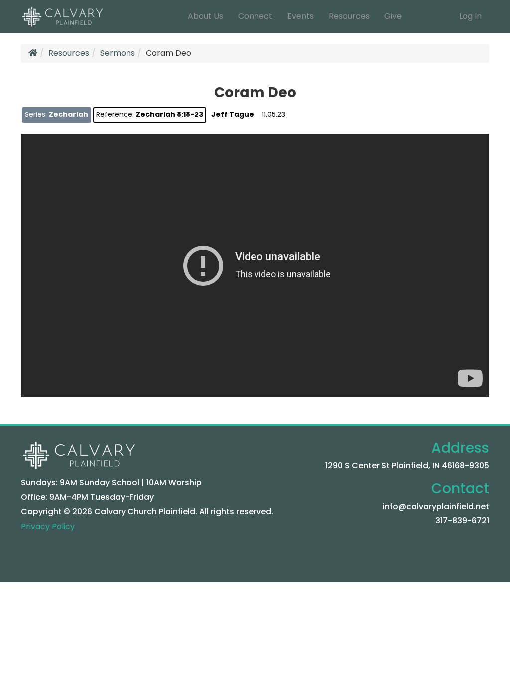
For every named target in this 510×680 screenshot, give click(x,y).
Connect (255, 16)
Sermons (117, 53)
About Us (205, 16)
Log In (470, 16)
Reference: (149, 114)
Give (393, 16)
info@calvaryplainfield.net (436, 506)
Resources (349, 16)
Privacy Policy (48, 526)
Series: (56, 114)
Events (300, 16)
